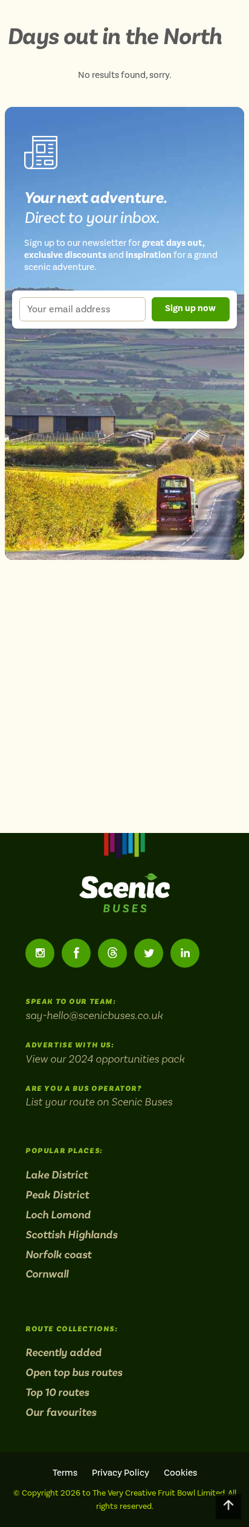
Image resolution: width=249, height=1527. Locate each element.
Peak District (57, 1195)
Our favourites (60, 1412)
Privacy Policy (120, 1473)
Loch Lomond (58, 1215)
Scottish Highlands (71, 1235)
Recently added (63, 1352)
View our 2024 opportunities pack (104, 1058)
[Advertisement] (124, 689)
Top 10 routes (57, 1392)
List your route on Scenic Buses (98, 1101)
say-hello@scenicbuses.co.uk (94, 1015)
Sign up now (190, 308)
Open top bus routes (73, 1372)
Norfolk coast (58, 1255)
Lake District (56, 1175)
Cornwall (46, 1274)
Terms (65, 1473)
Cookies (180, 1473)
